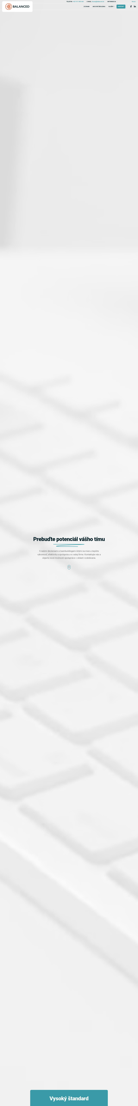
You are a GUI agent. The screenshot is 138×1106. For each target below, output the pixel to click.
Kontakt (121, 6)
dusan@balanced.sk (98, 1)
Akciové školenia (99, 6)
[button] (126, 1)
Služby (110, 6)
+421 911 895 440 (78, 1)
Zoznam (86, 6)
